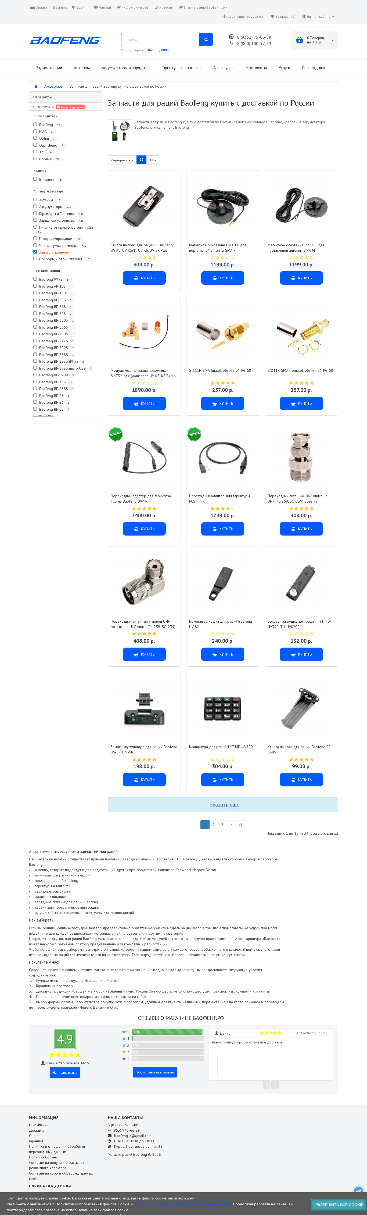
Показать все (43, 415)
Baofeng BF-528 (54, 313)
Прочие (48, 159)
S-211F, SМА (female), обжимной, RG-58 (300, 370)
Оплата (41, 7)
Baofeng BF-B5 (53, 395)
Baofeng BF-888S (56, 354)
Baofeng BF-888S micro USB (64, 368)
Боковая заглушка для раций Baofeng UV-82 (220, 624)
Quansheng (50, 145)
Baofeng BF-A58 (54, 382)
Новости (165, 7)
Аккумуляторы (54, 206)
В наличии (50, 179)
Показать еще (222, 804)
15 (152, 160)
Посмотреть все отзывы (155, 1072)
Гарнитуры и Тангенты (60, 213)
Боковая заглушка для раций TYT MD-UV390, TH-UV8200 (299, 624)
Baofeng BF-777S (56, 341)
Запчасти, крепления (72, 107)
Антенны (81, 67)
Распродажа (313, 67)
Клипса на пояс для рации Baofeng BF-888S (300, 749)
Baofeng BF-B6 (53, 402)
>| (240, 824)
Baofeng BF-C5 (53, 409)
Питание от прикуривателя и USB (65, 229)
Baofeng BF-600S (56, 320)
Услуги (284, 67)
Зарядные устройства (60, 220)
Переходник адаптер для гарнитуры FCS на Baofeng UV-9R (141, 498)
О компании (38, 1125)
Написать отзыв (64, 1072)
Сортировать (121, 160)
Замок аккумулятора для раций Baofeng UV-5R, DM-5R (144, 749)
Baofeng (49, 124)
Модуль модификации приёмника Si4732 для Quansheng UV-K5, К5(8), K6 (143, 373)
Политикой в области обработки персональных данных (182, 1204)
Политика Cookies (43, 1157)
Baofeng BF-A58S (56, 388)
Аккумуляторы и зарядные (125, 67)
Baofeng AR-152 (54, 286)
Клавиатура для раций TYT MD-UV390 (221, 746)
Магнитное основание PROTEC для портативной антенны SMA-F (217, 248)
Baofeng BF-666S (56, 327)
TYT (45, 152)
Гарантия (82, 7)
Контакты (105, 7)
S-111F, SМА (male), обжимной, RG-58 (220, 370)
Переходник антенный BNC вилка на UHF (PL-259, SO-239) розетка (297, 498)
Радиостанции (48, 67)
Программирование (59, 238)
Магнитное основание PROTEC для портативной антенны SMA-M (296, 248)
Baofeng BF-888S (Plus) (61, 361)
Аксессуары (223, 67)
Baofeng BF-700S (56, 334)
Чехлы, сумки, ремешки (62, 245)
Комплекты (256, 67)
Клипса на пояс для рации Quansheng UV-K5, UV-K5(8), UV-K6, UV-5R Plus (142, 248)
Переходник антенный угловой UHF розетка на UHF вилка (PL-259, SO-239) (143, 624)
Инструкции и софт (135, 7)
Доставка (59, 7)
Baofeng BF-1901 (56, 293)
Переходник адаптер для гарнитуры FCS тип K (219, 498)
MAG (45, 131)
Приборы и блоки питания (64, 259)
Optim (46, 138)
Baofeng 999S (53, 279)
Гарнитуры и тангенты (181, 67)
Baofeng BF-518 (54, 306)
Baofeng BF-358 (54, 300)
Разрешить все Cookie (339, 1205)
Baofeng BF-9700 (56, 375)
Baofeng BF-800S (56, 347)
